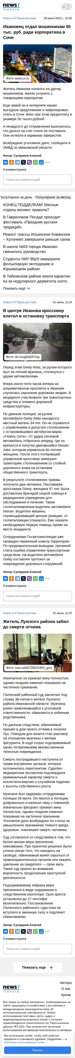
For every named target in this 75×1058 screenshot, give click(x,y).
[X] (23, 162)
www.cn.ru (22, 78)
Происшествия (26, 18)
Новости (8, 18)
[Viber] (29, 162)
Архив (66, 995)
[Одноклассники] (11, 162)
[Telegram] (17, 162)
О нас (66, 989)
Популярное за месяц (52, 197)
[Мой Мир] (41, 162)
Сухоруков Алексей (27, 155)
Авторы (66, 983)
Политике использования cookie (24, 1042)
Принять (37, 1050)
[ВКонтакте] (5, 162)
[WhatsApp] (35, 162)
